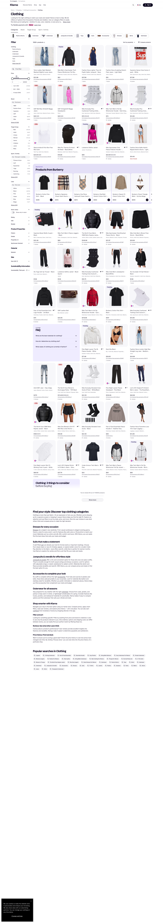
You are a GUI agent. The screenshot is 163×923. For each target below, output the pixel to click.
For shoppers (13, 1)
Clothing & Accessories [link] (29, 10)
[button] (139, 5)
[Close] (31, 901)
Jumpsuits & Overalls (18, 56)
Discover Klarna (27, 5)
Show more (66, 22)
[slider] (12, 78)
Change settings (17, 916)
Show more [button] (92, 500)
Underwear (15, 54)
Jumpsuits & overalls (39, 560)
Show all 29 (14, 205)
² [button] (65, 79)
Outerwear (15, 51)
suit (42, 545)
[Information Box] (44, 42)
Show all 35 (14, 177)
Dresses (35, 530)
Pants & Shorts (16, 49)
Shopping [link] (18, 10)
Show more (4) (16, 63)
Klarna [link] (12, 10)
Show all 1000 (15, 122)
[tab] (14, 29)
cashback (36, 611)
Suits (13, 61)
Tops (13, 58)
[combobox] (129, 42)
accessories (61, 577)
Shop (35, 5)
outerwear (65, 592)
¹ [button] (42, 79)
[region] (17, 910)
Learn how (37, 25)
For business (22, 1)
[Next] (148, 187)
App (40, 5)
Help (44, 5)
